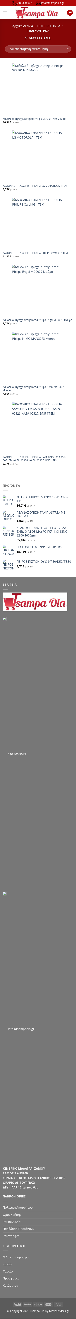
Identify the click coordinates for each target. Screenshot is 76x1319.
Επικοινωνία (11, 1222)
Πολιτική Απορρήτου (18, 1208)
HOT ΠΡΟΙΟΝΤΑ (48, 26)
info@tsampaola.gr (52, 3)
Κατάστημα (10, 1285)
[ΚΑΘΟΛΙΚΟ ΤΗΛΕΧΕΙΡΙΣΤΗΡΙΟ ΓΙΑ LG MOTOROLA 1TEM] (38, 156)
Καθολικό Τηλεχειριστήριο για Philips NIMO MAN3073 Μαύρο (34, 388)
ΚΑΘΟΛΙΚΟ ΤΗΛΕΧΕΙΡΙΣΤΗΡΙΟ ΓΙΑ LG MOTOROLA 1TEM (35, 185)
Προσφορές (11, 1278)
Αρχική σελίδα (22, 26)
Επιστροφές (11, 1236)
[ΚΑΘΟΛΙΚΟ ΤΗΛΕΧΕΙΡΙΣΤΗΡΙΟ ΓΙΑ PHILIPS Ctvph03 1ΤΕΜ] (38, 223)
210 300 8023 (25, 3)
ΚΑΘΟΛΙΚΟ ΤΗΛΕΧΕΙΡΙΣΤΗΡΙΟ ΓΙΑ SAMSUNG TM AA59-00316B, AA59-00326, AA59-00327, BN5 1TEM (34, 458)
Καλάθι (7, 1264)
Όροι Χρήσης (12, 1215)
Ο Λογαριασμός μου (16, 1257)
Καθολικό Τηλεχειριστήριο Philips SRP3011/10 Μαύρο (34, 118)
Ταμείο (8, 1271)
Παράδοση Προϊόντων (18, 1229)
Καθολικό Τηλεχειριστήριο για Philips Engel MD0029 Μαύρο (37, 320)
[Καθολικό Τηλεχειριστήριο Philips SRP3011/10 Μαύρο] (38, 89)
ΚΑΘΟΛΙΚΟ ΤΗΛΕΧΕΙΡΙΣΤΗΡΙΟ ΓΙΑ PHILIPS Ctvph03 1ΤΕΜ (35, 253)
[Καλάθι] (70, 13)
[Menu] (5, 12)
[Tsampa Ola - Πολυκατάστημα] (37, 12)
